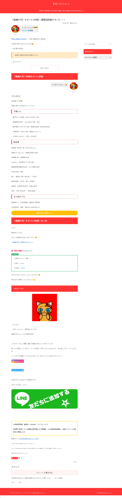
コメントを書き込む (44, 473)
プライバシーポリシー (16, 493)
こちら (21, 263)
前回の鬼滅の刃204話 (18, 39)
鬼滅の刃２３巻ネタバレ (44, 213)
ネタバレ (15, 458)
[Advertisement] (97, 28)
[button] (109, 44)
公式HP (21, 439)
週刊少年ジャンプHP (32, 439)
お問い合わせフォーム (38, 493)
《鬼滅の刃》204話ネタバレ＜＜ (22, 242)
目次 (41, 68)
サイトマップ (27, 493)
